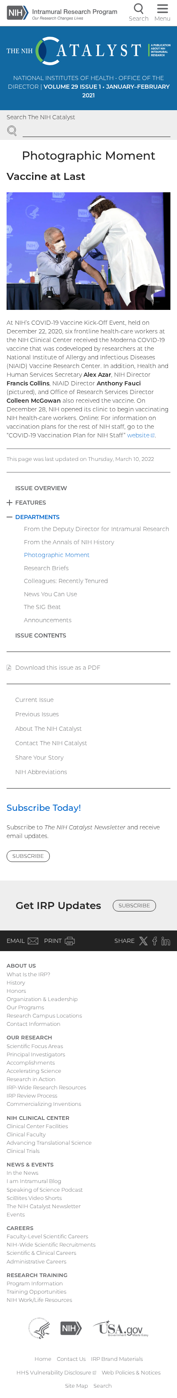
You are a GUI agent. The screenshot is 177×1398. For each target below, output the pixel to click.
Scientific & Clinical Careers (41, 1252)
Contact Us (71, 1358)
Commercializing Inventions (44, 1103)
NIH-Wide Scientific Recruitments (51, 1244)
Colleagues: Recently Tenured (66, 581)
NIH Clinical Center (38, 1118)
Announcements (48, 620)
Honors (16, 990)
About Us (21, 965)
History (16, 982)
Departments (37, 517)
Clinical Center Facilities (37, 1126)
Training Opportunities (36, 1291)
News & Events (30, 1164)
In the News (22, 1172)
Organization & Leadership (42, 999)
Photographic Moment (57, 555)
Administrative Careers (36, 1261)
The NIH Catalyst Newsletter (44, 1206)
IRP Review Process (32, 1095)
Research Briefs (46, 568)
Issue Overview (41, 488)
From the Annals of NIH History (69, 542)
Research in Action (31, 1079)
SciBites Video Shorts (34, 1198)
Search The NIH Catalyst (41, 117)
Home (43, 1358)
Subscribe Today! (44, 808)
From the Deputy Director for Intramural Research (96, 529)
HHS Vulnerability (56, 1372)
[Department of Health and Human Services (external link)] (39, 1327)
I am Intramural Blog (34, 1181)
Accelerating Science (34, 1070)
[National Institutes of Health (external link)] (71, 1327)
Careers (20, 1228)
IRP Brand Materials (117, 1358)
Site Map (76, 1385)
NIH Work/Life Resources (39, 1299)
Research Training (37, 1275)
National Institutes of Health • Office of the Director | (89, 86)
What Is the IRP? (28, 974)
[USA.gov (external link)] (120, 1327)
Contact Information (34, 1023)
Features (30, 502)
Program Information (35, 1283)
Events (16, 1214)
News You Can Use (50, 594)
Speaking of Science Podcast (45, 1189)
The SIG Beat (42, 607)
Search (102, 1385)
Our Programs (25, 1007)
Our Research (29, 1037)
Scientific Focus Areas (35, 1046)
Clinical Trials (23, 1151)
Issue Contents (40, 635)
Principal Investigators (36, 1054)
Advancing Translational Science (49, 1142)
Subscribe (28, 855)
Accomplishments (31, 1062)
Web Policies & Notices (131, 1372)
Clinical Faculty (26, 1134)
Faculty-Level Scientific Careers (47, 1236)
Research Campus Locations (44, 1015)
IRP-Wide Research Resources (46, 1087)
